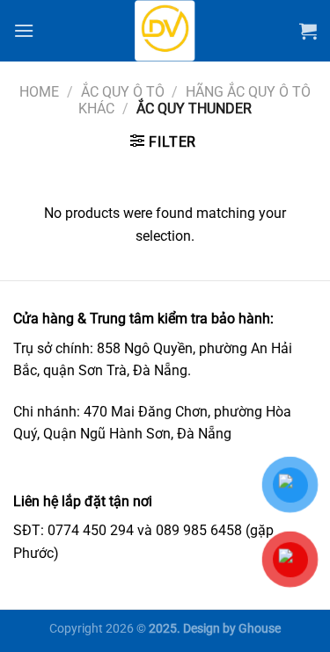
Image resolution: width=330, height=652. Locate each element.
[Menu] (23, 30)
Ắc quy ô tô (123, 91)
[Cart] (308, 30)
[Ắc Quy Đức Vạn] (165, 31)
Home (39, 91)
